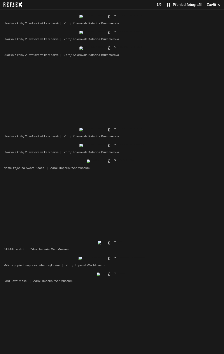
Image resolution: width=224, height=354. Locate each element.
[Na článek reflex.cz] (13, 4)
